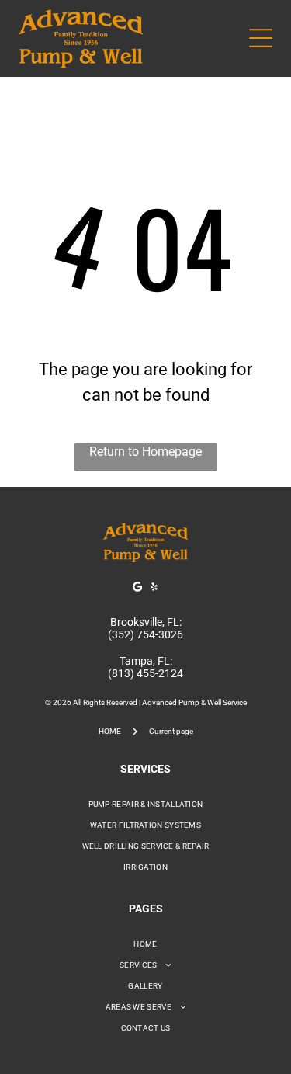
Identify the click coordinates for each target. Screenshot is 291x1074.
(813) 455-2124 (145, 673)
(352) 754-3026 (145, 634)
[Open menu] (260, 38)
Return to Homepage (145, 451)
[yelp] (153, 589)
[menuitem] (145, 804)
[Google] (137, 589)
